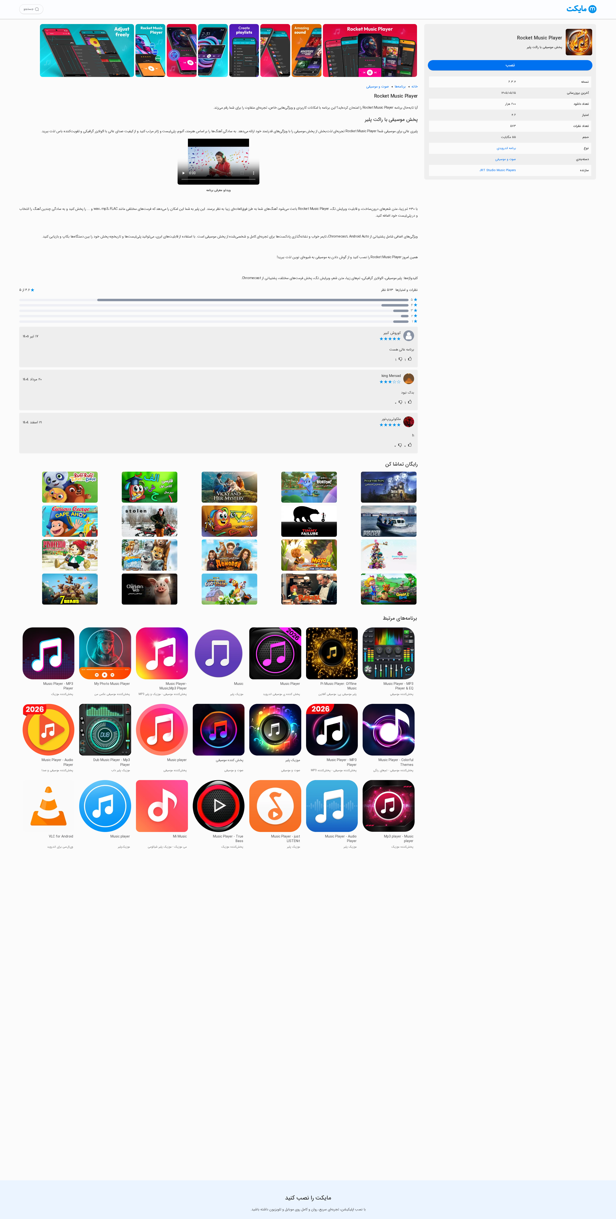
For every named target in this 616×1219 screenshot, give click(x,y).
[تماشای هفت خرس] (70, 590)
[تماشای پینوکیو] (70, 556)
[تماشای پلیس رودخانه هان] (389, 522)
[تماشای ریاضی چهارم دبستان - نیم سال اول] (229, 522)
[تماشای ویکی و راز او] (229, 489)
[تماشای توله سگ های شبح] (389, 489)
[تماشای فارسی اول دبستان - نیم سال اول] (149, 489)
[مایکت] (582, 13)
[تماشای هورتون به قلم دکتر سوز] (309, 489)
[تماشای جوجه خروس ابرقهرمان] (229, 590)
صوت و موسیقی (505, 159)
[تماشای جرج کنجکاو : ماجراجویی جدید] (70, 522)
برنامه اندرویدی (506, 148)
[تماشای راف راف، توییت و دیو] (70, 489)
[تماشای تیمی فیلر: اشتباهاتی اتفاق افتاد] (309, 522)
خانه (414, 86)
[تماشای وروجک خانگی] (229, 556)
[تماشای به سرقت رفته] (149, 522)
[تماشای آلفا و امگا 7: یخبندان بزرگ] (149, 556)
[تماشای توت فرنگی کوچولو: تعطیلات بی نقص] (389, 556)
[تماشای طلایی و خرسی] (389, 590)
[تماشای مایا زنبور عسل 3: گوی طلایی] (309, 556)
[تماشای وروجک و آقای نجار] (309, 590)
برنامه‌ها (400, 86)
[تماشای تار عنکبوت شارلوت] (149, 590)
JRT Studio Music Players (497, 170)
